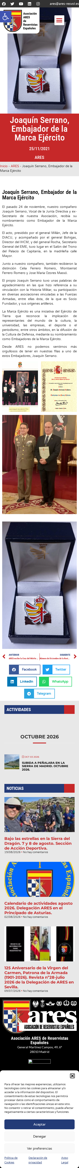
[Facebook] (3, 3)
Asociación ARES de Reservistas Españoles (39, 1040)
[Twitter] (12, 3)
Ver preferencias (39, 1148)
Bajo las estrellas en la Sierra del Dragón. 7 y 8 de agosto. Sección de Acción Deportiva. (38, 843)
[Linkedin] (29, 3)
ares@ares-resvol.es (64, 4)
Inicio (4, 166)
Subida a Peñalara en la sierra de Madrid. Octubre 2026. (45, 766)
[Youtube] (21, 3)
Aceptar (39, 1124)
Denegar (39, 1136)
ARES (39, 157)
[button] (5, 16)
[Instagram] (38, 3)
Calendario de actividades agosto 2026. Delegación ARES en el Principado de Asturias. (38, 908)
